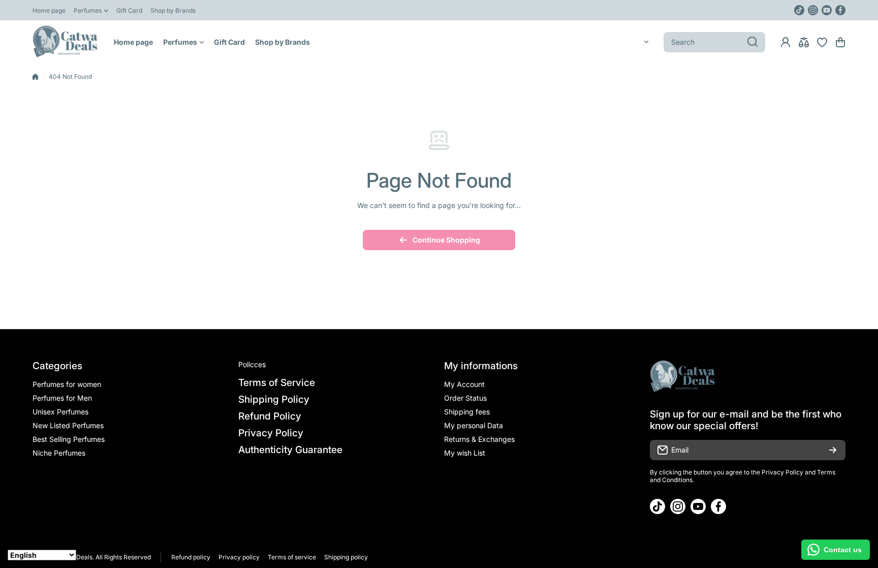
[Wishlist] (822, 42)
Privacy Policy (782, 472)
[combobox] (714, 42)
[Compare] (804, 42)
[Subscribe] (832, 450)
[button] (840, 42)
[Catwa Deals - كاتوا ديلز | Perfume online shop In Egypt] (66, 41)
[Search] (752, 42)
